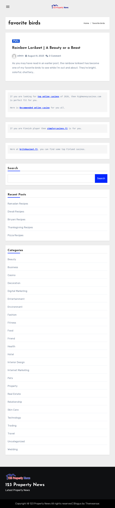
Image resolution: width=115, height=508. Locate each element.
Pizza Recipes (16, 235)
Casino (11, 275)
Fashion (12, 314)
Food (10, 330)
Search (13, 168)
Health (11, 346)
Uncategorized (16, 441)
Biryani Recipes (16, 219)
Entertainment (16, 299)
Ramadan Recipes (18, 203)
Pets (16, 41)
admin (20, 56)
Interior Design (16, 362)
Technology (14, 417)
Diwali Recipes (16, 211)
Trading (12, 425)
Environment (15, 306)
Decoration (14, 283)
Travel (11, 433)
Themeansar (92, 503)
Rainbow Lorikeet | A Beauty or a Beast (46, 48)
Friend (11, 338)
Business (13, 267)
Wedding (13, 449)
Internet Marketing (18, 370)
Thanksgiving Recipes (20, 227)
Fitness (12, 322)
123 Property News (25, 485)
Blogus (77, 503)
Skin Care (13, 409)
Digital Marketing (17, 291)
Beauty (12, 259)
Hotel (11, 354)
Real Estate (14, 394)
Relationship (15, 401)
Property (13, 386)
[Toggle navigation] (7, 7)
